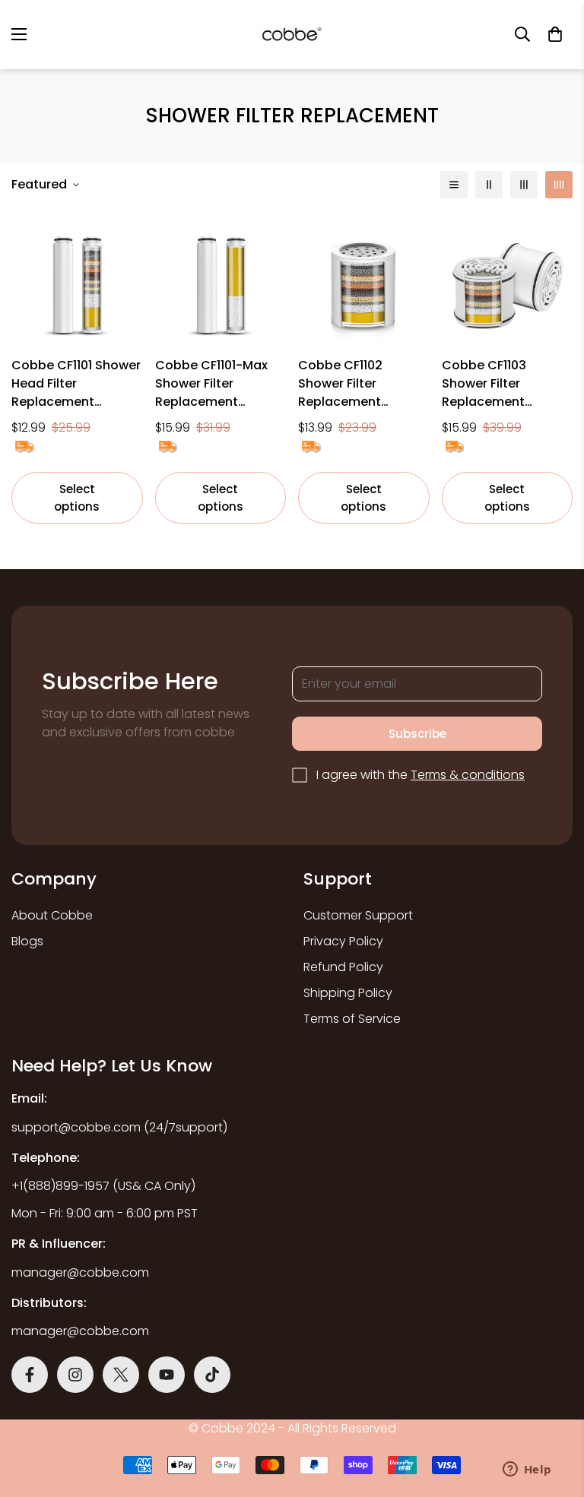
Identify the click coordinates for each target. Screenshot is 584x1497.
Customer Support (358, 915)
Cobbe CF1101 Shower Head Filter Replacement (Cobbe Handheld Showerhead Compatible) (76, 383)
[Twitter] (121, 1374)
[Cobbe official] (292, 34)
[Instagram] (75, 1374)
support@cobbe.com (76, 1127)
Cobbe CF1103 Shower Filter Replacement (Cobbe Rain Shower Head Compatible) (505, 383)
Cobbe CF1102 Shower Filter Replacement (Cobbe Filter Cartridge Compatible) (340, 383)
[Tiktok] (212, 1374)
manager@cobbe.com (80, 1272)
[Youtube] (166, 1374)
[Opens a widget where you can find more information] (527, 1470)
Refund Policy (343, 967)
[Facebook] (29, 1374)
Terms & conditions (468, 774)
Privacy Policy (343, 941)
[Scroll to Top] (309, 1405)
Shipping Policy (347, 993)
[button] (555, 34)
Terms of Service (352, 1018)
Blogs (27, 941)
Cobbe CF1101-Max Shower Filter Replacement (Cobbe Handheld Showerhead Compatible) (211, 383)
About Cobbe (52, 915)
